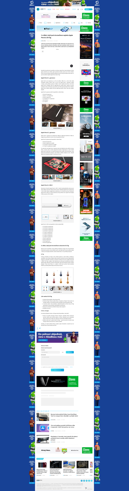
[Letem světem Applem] (41, 9)
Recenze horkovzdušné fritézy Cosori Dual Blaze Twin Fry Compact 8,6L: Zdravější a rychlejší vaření (64, 415)
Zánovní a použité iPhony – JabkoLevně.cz (50, 489)
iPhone (52, 430)
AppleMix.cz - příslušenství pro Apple (69, 487)
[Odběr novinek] (78, 9)
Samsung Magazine (39, 487)
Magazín (49, 9)
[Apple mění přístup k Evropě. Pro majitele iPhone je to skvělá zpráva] (69, 464)
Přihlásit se (70, 352)
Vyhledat (87, 9)
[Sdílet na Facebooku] (38, 328)
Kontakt (74, 9)
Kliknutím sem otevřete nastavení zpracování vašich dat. (52, 485)
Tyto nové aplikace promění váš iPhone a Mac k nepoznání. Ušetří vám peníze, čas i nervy (63, 426)
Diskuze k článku (44, 345)
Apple (37, 329)
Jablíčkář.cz (45, 487)
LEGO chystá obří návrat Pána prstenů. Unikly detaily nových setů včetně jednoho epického (82, 471)
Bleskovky (67, 9)
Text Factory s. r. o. (48, 483)
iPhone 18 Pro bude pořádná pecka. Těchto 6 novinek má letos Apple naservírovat (42, 471)
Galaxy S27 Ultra (59, 489)
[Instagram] (87, 481)
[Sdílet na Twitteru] (40, 328)
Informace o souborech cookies (67, 484)
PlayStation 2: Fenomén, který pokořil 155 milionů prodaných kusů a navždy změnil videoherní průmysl (64, 438)
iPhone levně (41, 489)
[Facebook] (82, 481)
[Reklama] (32, 3)
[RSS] (91, 481)
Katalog (62, 9)
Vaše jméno (43, 349)
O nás (42, 485)
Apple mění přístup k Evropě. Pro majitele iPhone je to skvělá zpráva (69, 471)
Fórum (53, 9)
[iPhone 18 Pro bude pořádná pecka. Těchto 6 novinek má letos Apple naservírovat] (42, 464)
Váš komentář (43, 354)
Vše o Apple (44, 40)
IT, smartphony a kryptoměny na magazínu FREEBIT (55, 487)
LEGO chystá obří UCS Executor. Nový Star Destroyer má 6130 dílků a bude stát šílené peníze (55, 471)
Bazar (57, 9)
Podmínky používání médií (46, 484)
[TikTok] (89, 481)
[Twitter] (84, 481)
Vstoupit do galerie (57, 128)
